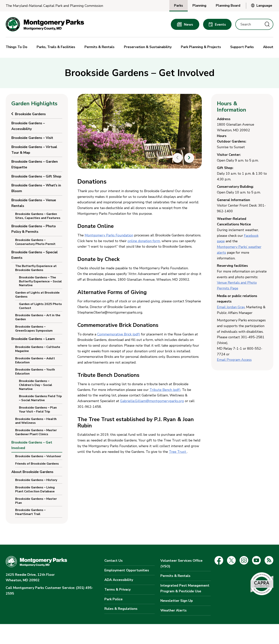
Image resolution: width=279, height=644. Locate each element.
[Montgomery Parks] (45, 24)
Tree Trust (178, 451)
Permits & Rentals (175, 576)
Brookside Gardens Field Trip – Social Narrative (40, 398)
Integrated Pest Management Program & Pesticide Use (184, 588)
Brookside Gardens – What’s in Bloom (36, 188)
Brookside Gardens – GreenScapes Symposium (34, 329)
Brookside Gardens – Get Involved (31, 445)
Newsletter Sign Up (176, 600)
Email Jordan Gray (231, 307)
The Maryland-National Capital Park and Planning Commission (54, 6)
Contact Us (113, 560)
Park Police (113, 599)
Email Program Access (234, 359)
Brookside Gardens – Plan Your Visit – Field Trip (38, 410)
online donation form (144, 241)
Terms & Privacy (117, 589)
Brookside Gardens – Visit (32, 137)
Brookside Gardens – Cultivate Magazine (37, 349)
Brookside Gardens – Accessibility (28, 126)
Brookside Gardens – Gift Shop (36, 176)
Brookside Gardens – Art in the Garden (37, 317)
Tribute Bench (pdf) (165, 389)
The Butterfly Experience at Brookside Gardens (36, 268)
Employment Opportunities (126, 570)
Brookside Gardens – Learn (33, 339)
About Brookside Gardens (32, 472)
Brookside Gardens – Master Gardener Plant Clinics (36, 432)
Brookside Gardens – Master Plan (36, 501)
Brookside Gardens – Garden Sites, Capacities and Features (37, 216)
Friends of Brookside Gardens (37, 464)
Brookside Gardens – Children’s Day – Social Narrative (35, 385)
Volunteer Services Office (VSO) (181, 563)
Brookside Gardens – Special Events (34, 255)
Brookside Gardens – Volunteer (38, 456)
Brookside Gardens (30, 114)
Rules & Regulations (120, 608)
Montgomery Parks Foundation (109, 235)
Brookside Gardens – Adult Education (35, 360)
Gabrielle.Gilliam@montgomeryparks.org (152, 401)
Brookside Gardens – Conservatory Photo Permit (35, 242)
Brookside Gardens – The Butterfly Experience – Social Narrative (40, 281)
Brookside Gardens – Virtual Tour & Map (34, 150)
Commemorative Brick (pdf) (118, 334)
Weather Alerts (173, 610)
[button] (17, 47)
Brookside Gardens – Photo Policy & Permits (33, 229)
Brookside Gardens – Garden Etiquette (34, 164)
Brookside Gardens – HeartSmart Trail (30, 512)
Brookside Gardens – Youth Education (35, 372)
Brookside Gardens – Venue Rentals (33, 203)
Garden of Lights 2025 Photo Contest (40, 306)
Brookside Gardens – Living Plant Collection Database (35, 489)
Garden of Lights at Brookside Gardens (37, 295)
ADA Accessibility (118, 579)
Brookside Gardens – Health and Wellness (36, 421)
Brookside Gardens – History (36, 480)
